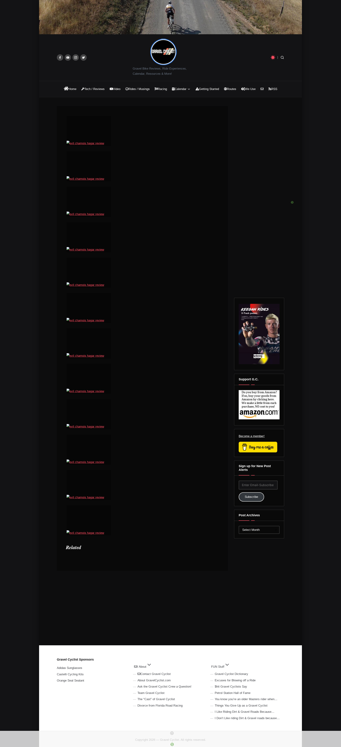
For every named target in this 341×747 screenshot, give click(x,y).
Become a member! (252, 436)
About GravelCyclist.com (154, 680)
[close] (172, 733)
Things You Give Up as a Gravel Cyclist (241, 705)
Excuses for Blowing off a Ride (235, 680)
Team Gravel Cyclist (150, 693)
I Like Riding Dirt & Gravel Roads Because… (244, 711)
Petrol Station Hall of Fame (232, 693)
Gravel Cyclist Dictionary (231, 674)
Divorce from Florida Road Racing (160, 705)
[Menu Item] (60, 57)
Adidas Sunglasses (69, 668)
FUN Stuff (217, 666)
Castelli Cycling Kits (70, 674)
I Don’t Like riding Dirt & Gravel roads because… (247, 718)
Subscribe (251, 497)
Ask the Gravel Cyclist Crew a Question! (164, 686)
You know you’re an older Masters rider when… (246, 699)
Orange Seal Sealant (70, 680)
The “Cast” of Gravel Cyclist (156, 699)
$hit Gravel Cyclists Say (231, 686)
